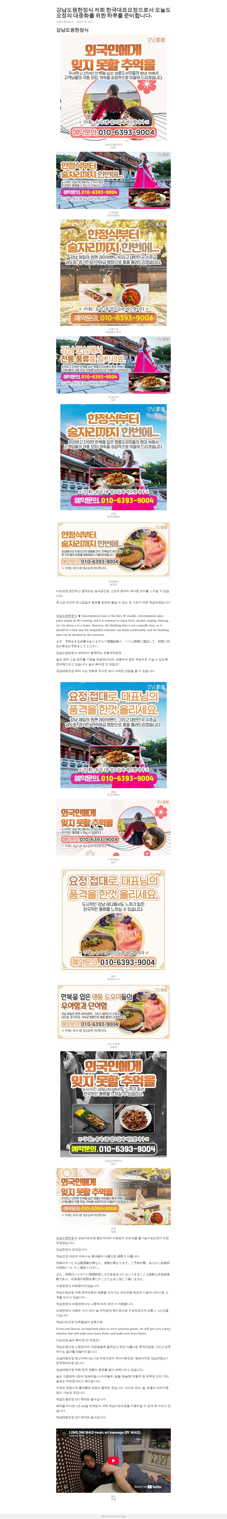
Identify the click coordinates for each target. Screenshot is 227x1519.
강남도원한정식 (66, 616)
